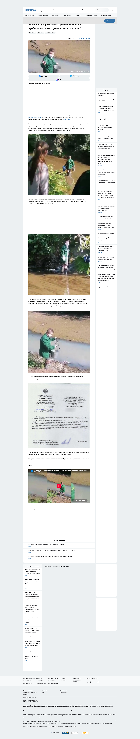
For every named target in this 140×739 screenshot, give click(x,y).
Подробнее (62, 715)
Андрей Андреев (84, 38)
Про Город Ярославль (27, 680)
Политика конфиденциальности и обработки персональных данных (37, 717)
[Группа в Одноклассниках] (91, 682)
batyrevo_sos (66, 119)
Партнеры (25, 694)
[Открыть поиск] (112, 9)
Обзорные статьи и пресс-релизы (30, 692)
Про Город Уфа (64, 680)
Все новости (43, 9)
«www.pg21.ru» (33, 697)
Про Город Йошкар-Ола (53, 678)
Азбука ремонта (29, 15)
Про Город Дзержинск (27, 683)
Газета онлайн (68, 9)
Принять (109, 21)
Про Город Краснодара (53, 683)
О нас (43, 688)
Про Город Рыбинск (52, 680)
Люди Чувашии (55, 9)
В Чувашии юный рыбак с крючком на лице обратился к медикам (46, 545)
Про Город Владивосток (41, 683)
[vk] (30, 509)
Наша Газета (63, 678)
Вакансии (78, 15)
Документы (55, 15)
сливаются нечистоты (35, 117)
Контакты (62, 688)
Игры (41, 11)
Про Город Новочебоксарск (29, 678)
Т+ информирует (67, 15)
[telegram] (35, 509)
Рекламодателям (82, 9)
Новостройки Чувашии (91, 15)
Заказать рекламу (106, 15)
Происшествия (50, 32)
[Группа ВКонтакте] (43, 76)
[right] (115, 15)
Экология (40, 32)
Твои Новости (39, 678)
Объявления (44, 690)
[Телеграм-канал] (74, 76)
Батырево (32, 32)
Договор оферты (63, 690)
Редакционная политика (28, 690)
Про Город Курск (39, 680)
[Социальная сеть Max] (59, 79)
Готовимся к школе (43, 15)
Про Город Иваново (77, 678)
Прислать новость (102, 10)
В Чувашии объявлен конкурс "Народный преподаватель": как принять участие (50, 557)
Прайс (43, 692)
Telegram (25, 688)
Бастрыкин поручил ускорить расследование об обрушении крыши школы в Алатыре (51, 551)
